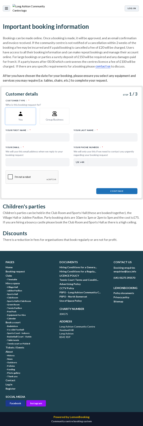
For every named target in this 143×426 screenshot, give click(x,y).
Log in (132, 8)
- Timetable (11, 279)
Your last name (101, 130)
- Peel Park (11, 311)
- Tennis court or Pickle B (18, 343)
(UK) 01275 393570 (124, 277)
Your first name (33, 130)
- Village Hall (12, 287)
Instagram (36, 403)
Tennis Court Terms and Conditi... (78, 279)
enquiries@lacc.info (125, 271)
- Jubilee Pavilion (14, 290)
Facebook (15, 403)
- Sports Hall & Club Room (18, 301)
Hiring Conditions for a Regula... (77, 271)
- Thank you (11, 376)
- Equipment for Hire (16, 315)
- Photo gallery (13, 373)
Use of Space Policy (70, 300)
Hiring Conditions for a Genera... (78, 267)
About (9, 351)
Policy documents (124, 293)
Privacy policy (121, 297)
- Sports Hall (12, 294)
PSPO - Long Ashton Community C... (80, 292)
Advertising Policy (70, 283)
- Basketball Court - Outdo (19, 336)
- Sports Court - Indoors (17, 333)
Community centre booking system (71, 421)
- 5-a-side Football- (15, 329)
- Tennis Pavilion (14, 308)
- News (9, 359)
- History (10, 355)
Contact (10, 380)
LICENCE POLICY (69, 275)
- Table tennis (12, 340)
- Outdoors (11, 362)
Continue (116, 191)
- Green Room (13, 304)
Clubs (9, 275)
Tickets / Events (15, 347)
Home (9, 267)
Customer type (33, 102)
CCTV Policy (66, 288)
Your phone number (104, 151)
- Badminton (12, 326)
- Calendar (11, 318)
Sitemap (118, 301)
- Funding (10, 369)
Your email (34, 151)
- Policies (10, 366)
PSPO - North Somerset (73, 296)
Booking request (15, 271)
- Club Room (12, 297)
